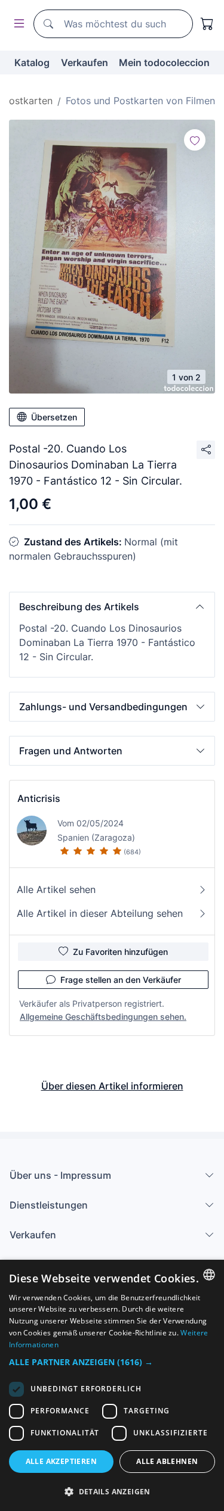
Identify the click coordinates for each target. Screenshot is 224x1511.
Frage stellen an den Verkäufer (120, 980)
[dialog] (112, 1385)
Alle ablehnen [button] (167, 1461)
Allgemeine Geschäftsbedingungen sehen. (103, 1017)
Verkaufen (84, 62)
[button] (112, 607)
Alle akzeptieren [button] (61, 1461)
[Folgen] (194, 140)
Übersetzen (54, 417)
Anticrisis (38, 798)
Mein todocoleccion (164, 62)
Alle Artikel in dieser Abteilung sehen (100, 913)
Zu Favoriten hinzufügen (120, 952)
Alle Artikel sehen (56, 889)
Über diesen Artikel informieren (112, 1086)
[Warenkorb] (207, 24)
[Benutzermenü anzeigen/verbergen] (16, 24)
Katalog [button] (32, 62)
